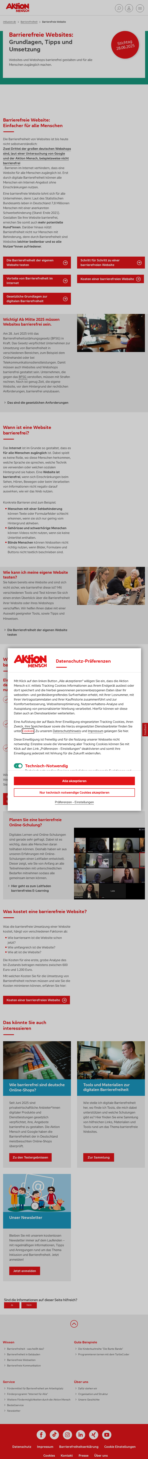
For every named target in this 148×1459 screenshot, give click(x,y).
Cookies (28, 731)
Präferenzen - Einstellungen (74, 802)
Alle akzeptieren (74, 781)
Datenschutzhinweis (67, 731)
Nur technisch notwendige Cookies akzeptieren (74, 792)
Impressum (95, 731)
